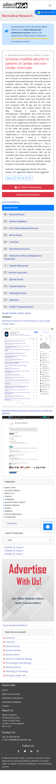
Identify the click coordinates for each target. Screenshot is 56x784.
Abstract (10, 178)
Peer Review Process (19, 248)
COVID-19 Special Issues (21, 306)
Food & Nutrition (13, 650)
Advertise (14, 300)
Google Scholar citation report (16, 313)
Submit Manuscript (18, 265)
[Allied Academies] (15, 5)
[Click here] (28, 367)
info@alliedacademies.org (19, 739)
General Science (13, 654)
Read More (12, 523)
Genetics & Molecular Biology (19, 658)
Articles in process (18, 272)
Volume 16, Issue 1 (13, 553)
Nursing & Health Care (16, 675)
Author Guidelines (18, 221)
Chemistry (10, 638)
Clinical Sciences (13, 646)
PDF (29, 178)
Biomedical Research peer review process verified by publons (27, 412)
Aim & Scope (15, 235)
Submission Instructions (12, 698)
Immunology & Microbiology (18, 663)
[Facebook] (18, 751)
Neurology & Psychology (17, 671)
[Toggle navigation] (50, 5)
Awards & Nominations (28, 194)
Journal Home (11, 207)
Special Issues (16, 279)
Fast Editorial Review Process (24, 228)
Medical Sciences (13, 667)
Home (4, 690)
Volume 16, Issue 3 (13, 547)
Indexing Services (18, 293)
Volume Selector (17, 286)
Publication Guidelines (11, 702)
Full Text (20, 178)
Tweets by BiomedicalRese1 (15, 625)
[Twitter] (24, 751)
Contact (5, 706)
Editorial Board (16, 214)
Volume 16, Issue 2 (13, 550)
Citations (13, 242)
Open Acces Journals (11, 694)
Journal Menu (11, 202)
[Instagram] (37, 751)
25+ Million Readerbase (29, 187)
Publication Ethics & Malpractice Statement (23, 257)
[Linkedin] (31, 751)
